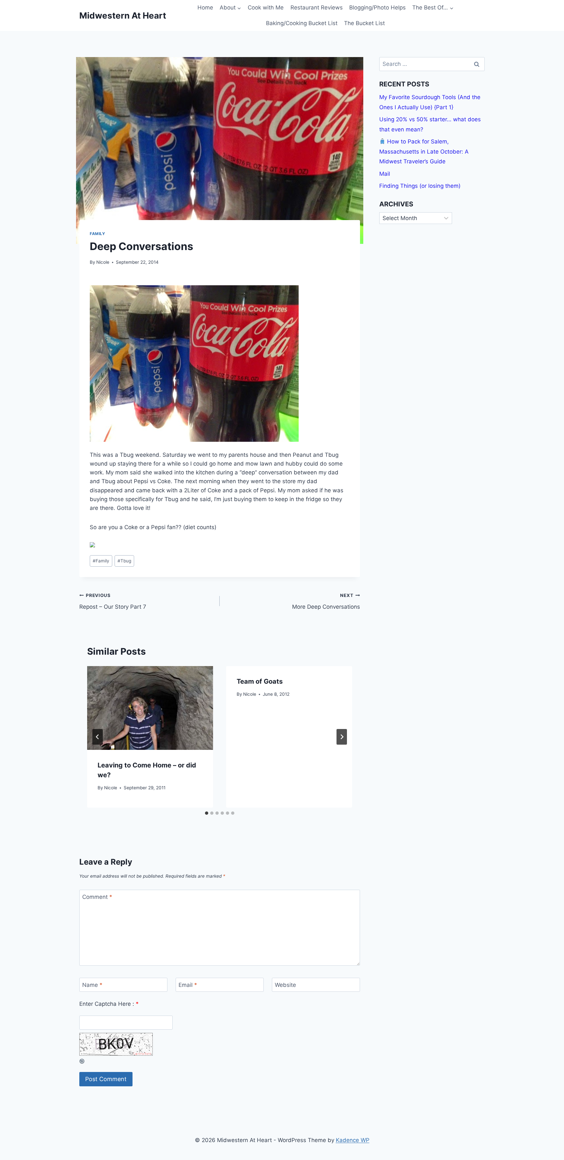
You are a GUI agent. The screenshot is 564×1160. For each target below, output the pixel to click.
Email (188, 985)
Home (205, 7)
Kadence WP (352, 1140)
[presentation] (150, 708)
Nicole (102, 262)
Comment (97, 897)
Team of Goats (260, 681)
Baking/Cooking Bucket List (301, 23)
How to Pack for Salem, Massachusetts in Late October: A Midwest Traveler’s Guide (424, 151)
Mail (384, 174)
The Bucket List (364, 23)
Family (97, 233)
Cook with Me (266, 7)
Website (285, 985)
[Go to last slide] (97, 737)
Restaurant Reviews (316, 7)
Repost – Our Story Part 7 (112, 601)
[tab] (206, 813)
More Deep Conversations (326, 601)
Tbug (124, 560)
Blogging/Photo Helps (377, 7)
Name (92, 985)
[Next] (342, 737)
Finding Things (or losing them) (420, 186)
